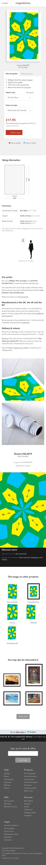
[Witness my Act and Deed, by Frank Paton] (34, 698)
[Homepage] (23, 3)
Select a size (19, 92)
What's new (28, 791)
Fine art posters (30, 773)
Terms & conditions (11, 825)
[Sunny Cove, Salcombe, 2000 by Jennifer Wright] (12, 698)
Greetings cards (30, 788)
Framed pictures (30, 776)
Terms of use (8, 831)
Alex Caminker (23, 67)
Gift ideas (7, 804)
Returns (7, 788)
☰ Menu (5, 3)
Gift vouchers (9, 801)
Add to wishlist (16, 143)
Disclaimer (8, 840)
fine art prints (23, 297)
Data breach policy (11, 834)
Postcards (27, 785)
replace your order (21, 348)
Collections (28, 810)
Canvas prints (29, 779)
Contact (7, 773)
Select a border (11, 105)
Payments (7, 782)
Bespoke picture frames (20, 853)
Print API (5, 851)
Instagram (28, 815)
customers (25, 323)
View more (23, 716)
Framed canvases (30, 782)
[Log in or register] (39, 3)
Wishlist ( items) (10, 807)
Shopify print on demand (10, 858)
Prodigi (12, 851)
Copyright (8, 837)
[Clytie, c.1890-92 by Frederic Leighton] (12, 680)
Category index (30, 812)
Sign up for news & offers (23, 748)
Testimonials (8, 779)
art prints (27, 87)
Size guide (29, 92)
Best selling (28, 801)
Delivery (5, 338)
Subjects (27, 804)
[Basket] (42, 3)
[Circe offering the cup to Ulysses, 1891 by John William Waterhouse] (34, 675)
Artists (26, 807)
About (6, 776)
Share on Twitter (31, 143)
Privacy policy (9, 828)
